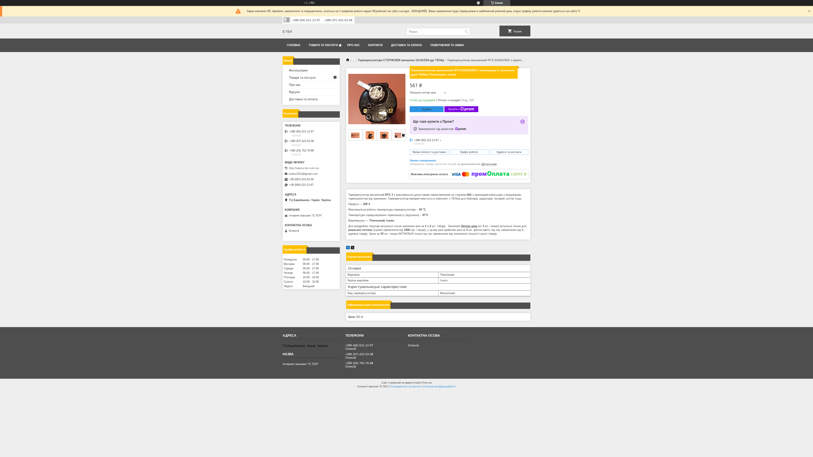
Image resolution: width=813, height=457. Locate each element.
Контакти (375, 45)
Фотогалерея (298, 70)
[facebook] (348, 248)
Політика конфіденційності (439, 386)
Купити (426, 109)
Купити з (453, 109)
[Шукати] (466, 31)
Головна (293, 45)
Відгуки (294, 92)
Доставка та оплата (406, 45)
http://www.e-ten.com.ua (304, 168)
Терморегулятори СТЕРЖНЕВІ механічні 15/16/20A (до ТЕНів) (401, 60)
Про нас (353, 45)
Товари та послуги (323, 45)
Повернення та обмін (447, 45)
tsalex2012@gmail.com (303, 173)
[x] (352, 248)
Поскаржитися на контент (406, 386)
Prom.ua (427, 382)
